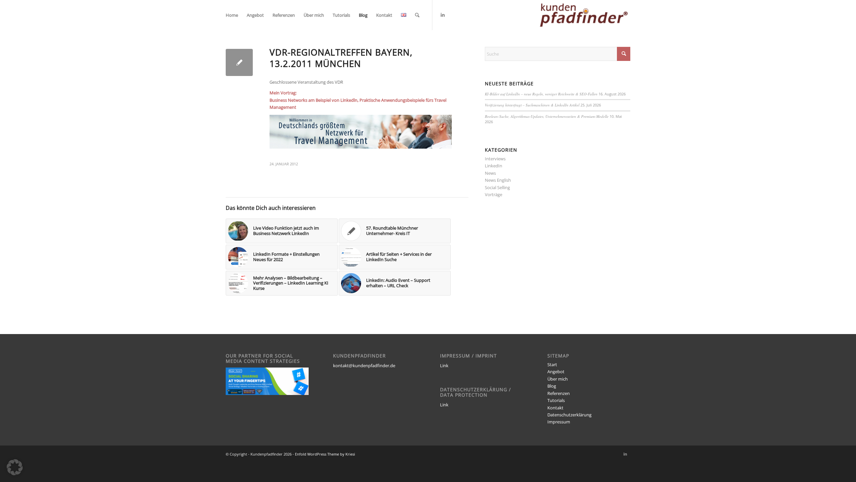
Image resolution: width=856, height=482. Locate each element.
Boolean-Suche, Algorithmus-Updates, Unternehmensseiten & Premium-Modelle (547, 116)
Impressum (558, 422)
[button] (14, 467)
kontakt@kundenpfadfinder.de (364, 366)
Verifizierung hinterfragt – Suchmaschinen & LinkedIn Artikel (532, 104)
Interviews (495, 159)
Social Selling (497, 187)
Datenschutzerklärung (569, 415)
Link (444, 366)
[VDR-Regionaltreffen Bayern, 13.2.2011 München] (239, 62)
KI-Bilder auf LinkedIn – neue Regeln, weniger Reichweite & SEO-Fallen (541, 93)
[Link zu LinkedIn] (443, 15)
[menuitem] (231, 15)
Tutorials (556, 400)
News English (498, 180)
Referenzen (558, 393)
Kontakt (555, 408)
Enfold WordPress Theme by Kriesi (325, 454)
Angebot (555, 372)
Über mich (557, 379)
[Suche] (417, 15)
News (490, 173)
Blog (551, 386)
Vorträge (493, 194)
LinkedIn (493, 166)
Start (552, 365)
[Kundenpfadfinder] (583, 15)
